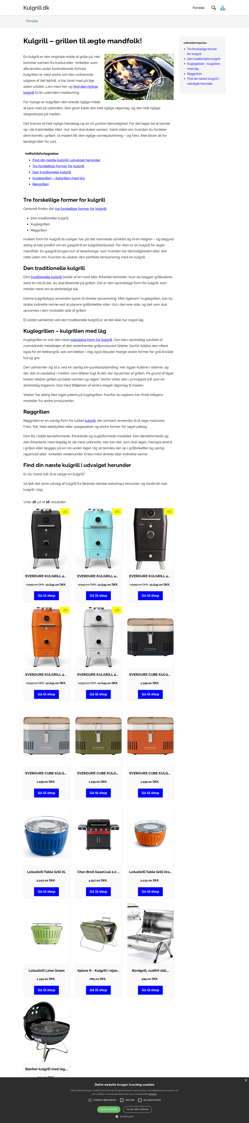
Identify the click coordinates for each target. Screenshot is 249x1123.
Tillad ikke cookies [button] (137, 1109)
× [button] (245, 1080)
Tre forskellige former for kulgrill (58, 166)
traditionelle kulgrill (46, 277)
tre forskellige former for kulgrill (80, 209)
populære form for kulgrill (91, 340)
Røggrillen (40, 184)
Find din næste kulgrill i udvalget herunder (66, 160)
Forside (198, 8)
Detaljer (153, 1094)
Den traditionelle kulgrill (51, 172)
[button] (124, 1117)
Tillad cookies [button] (108, 1109)
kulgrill (90, 421)
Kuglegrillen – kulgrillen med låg (58, 178)
